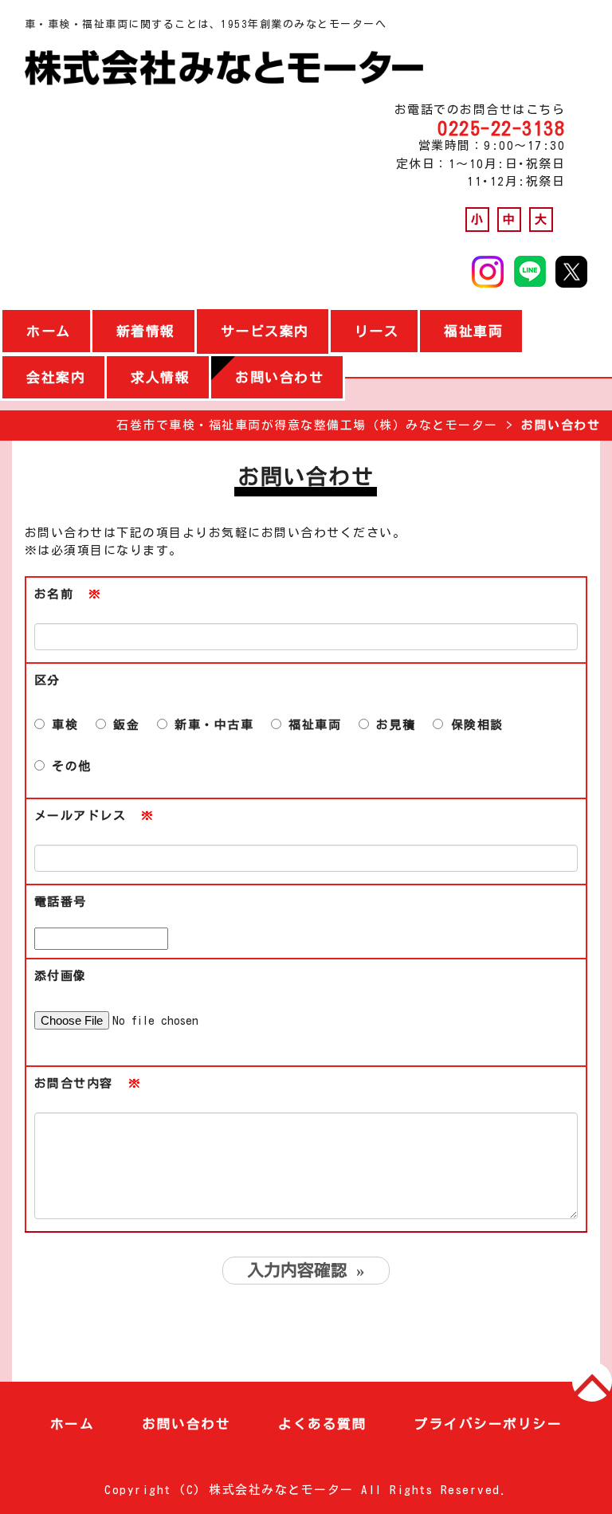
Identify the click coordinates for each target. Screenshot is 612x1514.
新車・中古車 (210, 725)
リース (377, 331)
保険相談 (473, 725)
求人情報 (160, 377)
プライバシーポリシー (488, 1423)
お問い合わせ (279, 377)
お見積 (392, 725)
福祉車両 (473, 331)
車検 (62, 725)
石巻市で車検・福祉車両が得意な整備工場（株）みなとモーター (307, 425)
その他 (68, 766)
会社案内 (55, 377)
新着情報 (145, 331)
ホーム (48, 331)
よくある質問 (322, 1423)
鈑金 (123, 725)
